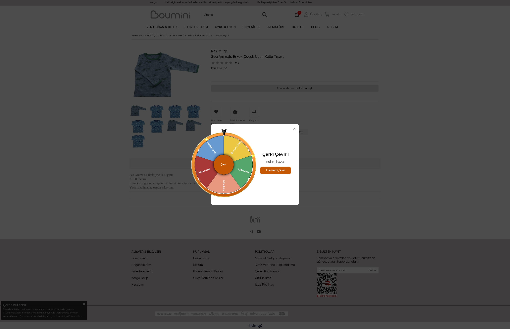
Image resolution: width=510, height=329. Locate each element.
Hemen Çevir (275, 170)
